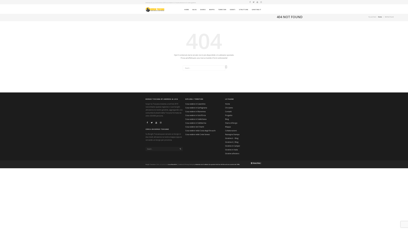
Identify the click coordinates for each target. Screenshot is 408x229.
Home (186, 9)
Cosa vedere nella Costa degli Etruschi (200, 130)
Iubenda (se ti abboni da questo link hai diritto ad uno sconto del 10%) (217, 164)
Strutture (243, 9)
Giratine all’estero (232, 153)
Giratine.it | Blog (231, 142)
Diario (203, 9)
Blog (195, 9)
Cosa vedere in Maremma (195, 111)
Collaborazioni (231, 130)
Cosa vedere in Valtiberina (195, 123)
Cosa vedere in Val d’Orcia (195, 115)
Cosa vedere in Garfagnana (196, 108)
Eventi (232, 9)
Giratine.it (256, 9)
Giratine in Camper (232, 146)
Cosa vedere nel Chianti (194, 127)
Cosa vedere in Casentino (195, 104)
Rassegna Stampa (232, 134)
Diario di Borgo (231, 123)
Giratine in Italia (231, 150)
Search (226, 67)
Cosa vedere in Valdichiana (195, 119)
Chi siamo (229, 108)
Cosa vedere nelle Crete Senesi (197, 134)
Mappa (212, 9)
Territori (222, 9)
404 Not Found (389, 17)
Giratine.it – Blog (231, 138)
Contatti (228, 111)
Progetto (228, 115)
